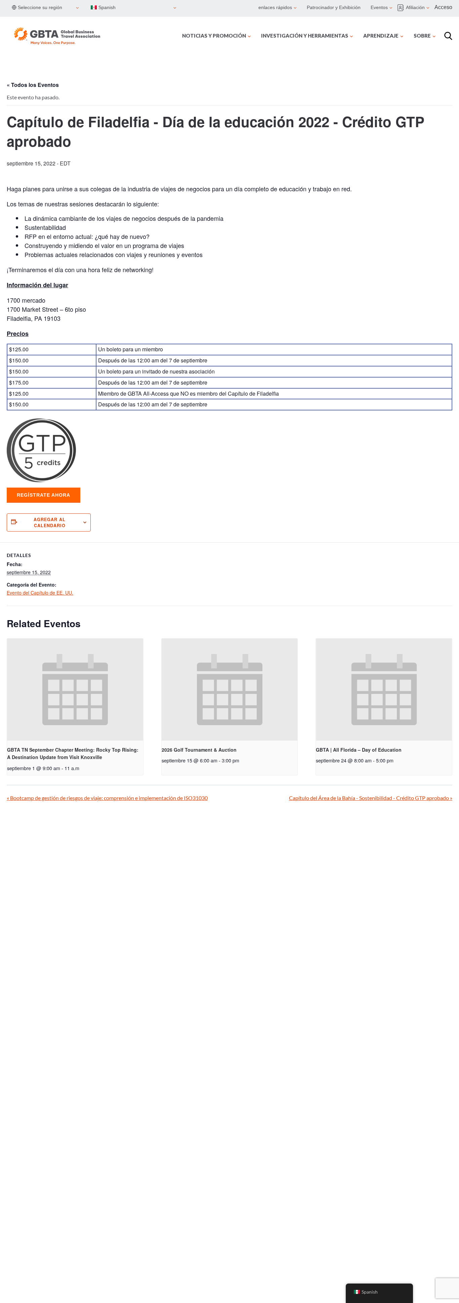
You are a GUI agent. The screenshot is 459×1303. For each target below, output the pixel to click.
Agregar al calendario (50, 522)
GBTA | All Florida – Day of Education (359, 749)
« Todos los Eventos (33, 85)
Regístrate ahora (43, 495)
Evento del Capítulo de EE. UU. (40, 592)
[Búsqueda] (448, 36)
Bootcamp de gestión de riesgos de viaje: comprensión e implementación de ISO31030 (107, 798)
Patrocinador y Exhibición (334, 7)
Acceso (443, 7)
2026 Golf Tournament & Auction (199, 749)
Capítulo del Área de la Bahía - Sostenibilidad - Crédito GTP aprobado (370, 798)
